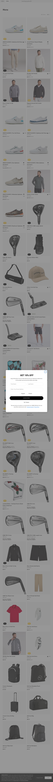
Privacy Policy (36, 407)
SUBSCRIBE (26, 398)
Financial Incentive (30, 407)
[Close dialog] (45, 372)
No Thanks (26, 402)
